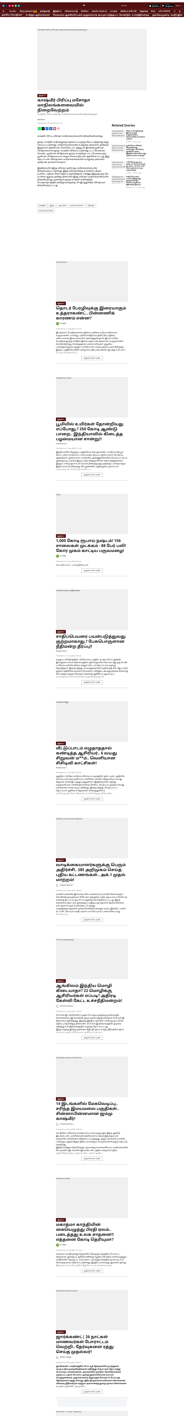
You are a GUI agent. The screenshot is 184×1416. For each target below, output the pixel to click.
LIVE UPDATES (164, 11)
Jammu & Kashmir (77, 206)
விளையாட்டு (71, 11)
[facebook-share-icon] (46, 130)
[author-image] (57, 323)
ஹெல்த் (144, 11)
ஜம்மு (52, 206)
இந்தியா (57, 11)
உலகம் (113, 11)
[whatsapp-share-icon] (39, 130)
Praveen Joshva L (66, 885)
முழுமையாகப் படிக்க (92, 358)
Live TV (124, 6)
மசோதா (91, 206)
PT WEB (63, 323)
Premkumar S (61, 444)
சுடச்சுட (12, 11)
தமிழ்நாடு (45, 11)
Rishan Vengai (65, 1357)
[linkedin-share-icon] (50, 130)
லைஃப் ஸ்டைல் (99, 11)
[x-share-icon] (43, 130)
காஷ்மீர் (42, 206)
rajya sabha (62, 206)
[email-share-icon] (54, 130)
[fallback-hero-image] (118, 134)
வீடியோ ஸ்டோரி (128, 11)
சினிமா (85, 11)
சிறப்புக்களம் (26, 11)
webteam (41, 120)
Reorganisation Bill (46, 211)
